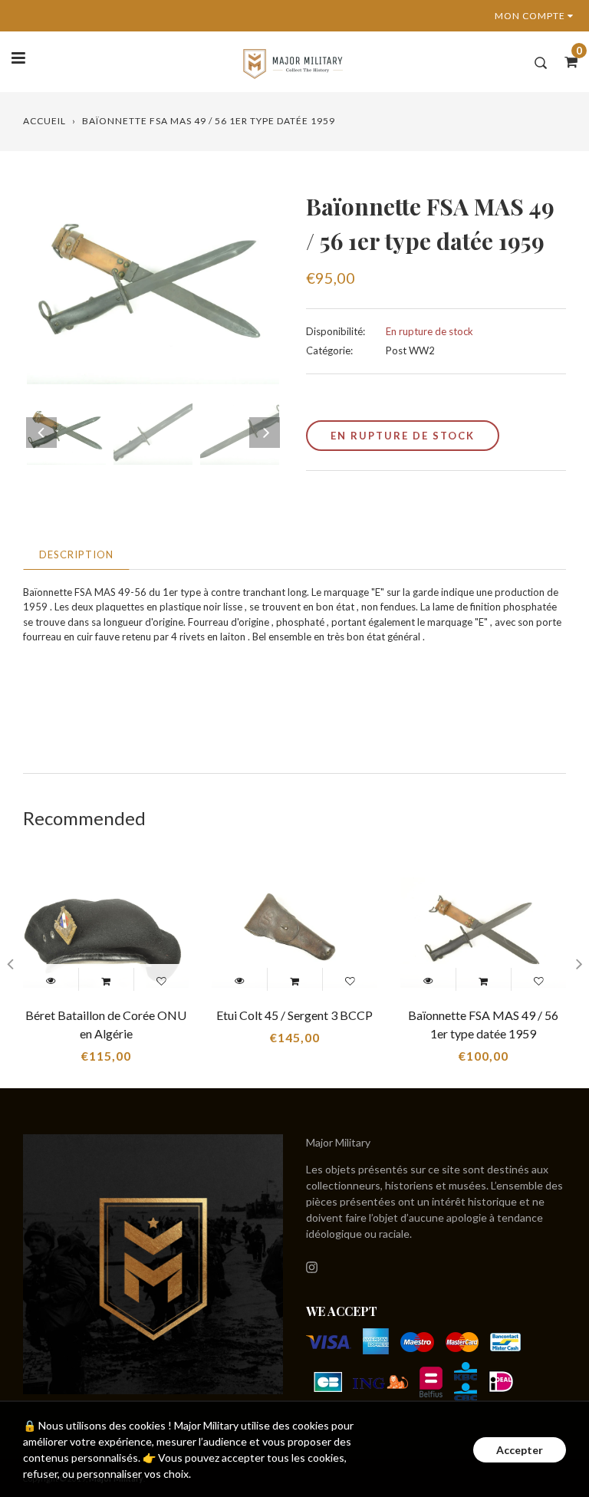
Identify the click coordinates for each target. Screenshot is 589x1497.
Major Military (338, 1142)
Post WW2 (410, 350)
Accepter (519, 1449)
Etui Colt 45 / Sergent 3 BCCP (294, 1015)
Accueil (44, 121)
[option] (153, 286)
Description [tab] (76, 554)
